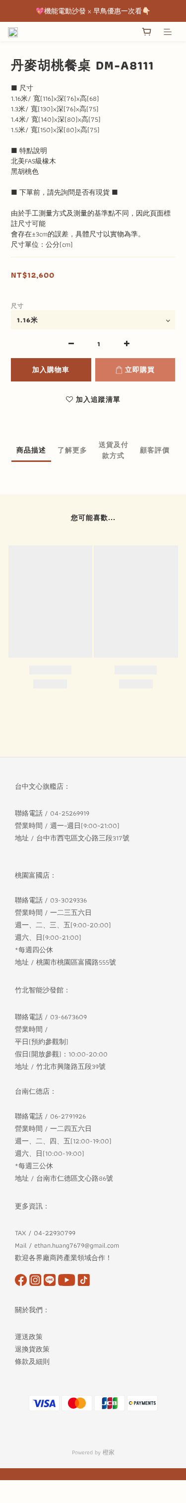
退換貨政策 (32, 1349)
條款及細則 (33, 1361)
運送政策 (29, 1336)
